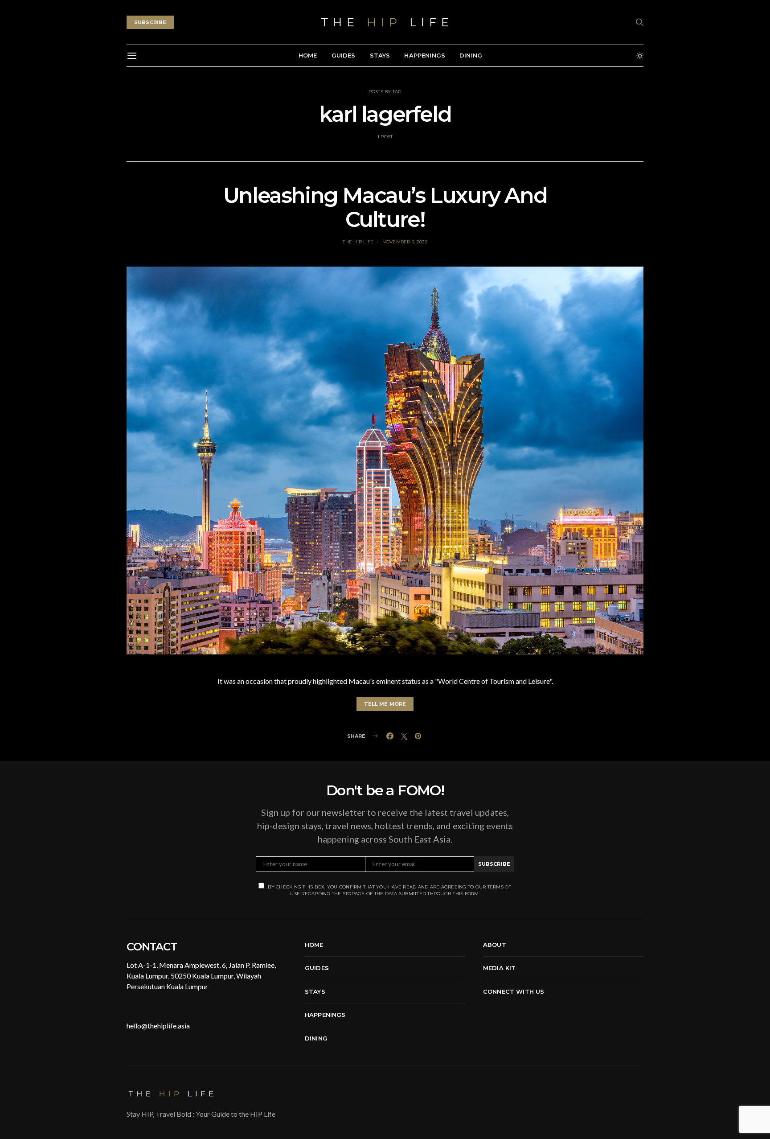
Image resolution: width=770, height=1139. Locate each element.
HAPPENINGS (424, 55)
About (494, 944)
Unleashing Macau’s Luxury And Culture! (385, 207)
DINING (470, 55)
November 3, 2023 (404, 242)
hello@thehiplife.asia (158, 1025)
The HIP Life (358, 242)
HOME (308, 55)
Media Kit (499, 967)
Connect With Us (513, 991)
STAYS (380, 55)
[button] (639, 55)
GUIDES (344, 55)
